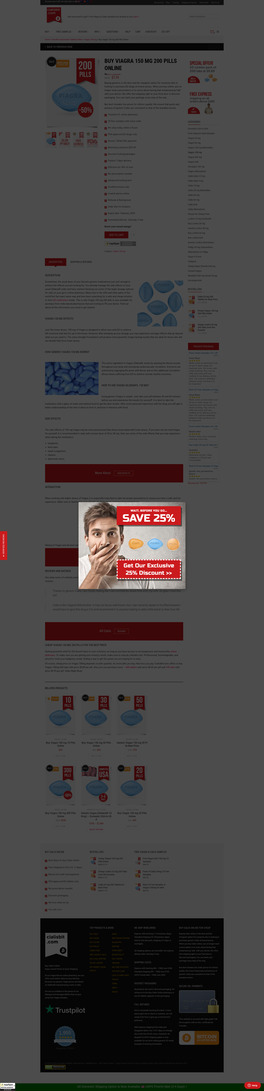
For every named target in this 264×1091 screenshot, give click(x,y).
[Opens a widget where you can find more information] (252, 1085)
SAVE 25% (149, 518)
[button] (7, 1087)
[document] (132, 545)
